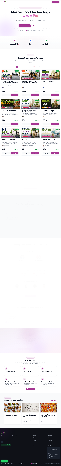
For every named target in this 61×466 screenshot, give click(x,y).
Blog (40, 2)
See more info (23, 274)
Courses (14, 2)
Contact (43, 2)
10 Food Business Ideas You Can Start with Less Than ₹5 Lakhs (11, 414)
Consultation (23, 2)
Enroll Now (14, 94)
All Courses (34, 435)
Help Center (50, 435)
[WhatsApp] (2, 442)
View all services (30, 388)
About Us (34, 443)
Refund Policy (50, 442)
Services (18, 2)
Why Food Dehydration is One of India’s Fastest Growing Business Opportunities (48, 415)
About (37, 2)
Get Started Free (56, 2)
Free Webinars (28, 2)
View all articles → (54, 400)
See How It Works (37, 25)
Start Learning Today (25, 347)
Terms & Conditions (51, 438)
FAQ (48, 437)
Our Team (34, 2)
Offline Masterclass (29, 66)
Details (6, 94)
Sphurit (22, 463)
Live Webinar (37, 66)
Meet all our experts (30, 294)
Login (50, 2)
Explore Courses (25, 25)
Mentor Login (50, 443)
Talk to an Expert (38, 347)
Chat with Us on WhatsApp (7, 444)
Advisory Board (35, 442)
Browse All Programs (30, 188)
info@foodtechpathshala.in (53, 449)
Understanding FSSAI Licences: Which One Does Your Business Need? (30, 415)
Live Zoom (43, 66)
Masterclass (22, 66)
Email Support (50, 445)
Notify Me (15, 182)
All (16, 66)
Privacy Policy (50, 440)
